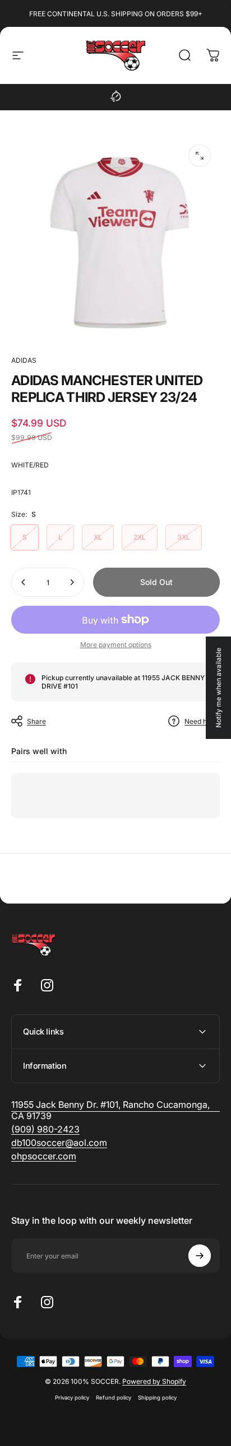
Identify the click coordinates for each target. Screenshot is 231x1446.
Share (36, 721)
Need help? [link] (202, 721)
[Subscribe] (199, 1255)
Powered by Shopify (154, 1381)
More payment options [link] (115, 644)
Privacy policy (72, 1397)
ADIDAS (23, 360)
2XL (139, 537)
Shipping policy (157, 1397)
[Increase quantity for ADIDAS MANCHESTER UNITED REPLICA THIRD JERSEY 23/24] (72, 582)
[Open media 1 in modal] (199, 155)
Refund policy (113, 1397)
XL (98, 537)
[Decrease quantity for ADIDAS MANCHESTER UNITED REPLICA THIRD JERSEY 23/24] (23, 582)
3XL (183, 537)
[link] (45, 1129)
